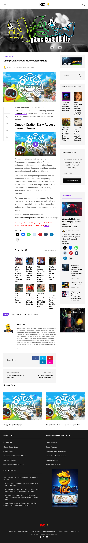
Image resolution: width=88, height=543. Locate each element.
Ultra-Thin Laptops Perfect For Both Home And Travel (66, 107)
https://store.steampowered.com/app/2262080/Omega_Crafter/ (40, 218)
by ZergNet (78, 86)
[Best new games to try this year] (65, 285)
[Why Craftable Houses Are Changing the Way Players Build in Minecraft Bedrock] (72, 209)
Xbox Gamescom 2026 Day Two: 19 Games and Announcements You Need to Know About (20, 490)
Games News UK (8, 56)
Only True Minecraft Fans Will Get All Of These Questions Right (65, 134)
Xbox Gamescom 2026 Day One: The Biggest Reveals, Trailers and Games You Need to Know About (20, 497)
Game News (7, 443)
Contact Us (75, 531)
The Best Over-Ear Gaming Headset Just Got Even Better (29, 273)
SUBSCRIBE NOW (72, 180)
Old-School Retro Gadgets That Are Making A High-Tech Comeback (77, 134)
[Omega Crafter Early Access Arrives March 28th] (65, 406)
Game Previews (51, 447)
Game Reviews (8, 422)
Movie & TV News (9, 460)
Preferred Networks (31, 314)
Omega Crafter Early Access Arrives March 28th (63, 425)
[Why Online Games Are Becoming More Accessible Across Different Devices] (65, 267)
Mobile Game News (10, 447)
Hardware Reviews (52, 460)
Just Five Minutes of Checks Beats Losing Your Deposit (20, 479)
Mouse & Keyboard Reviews (56, 456)
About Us (12, 531)
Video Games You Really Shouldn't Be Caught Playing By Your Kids (78, 109)
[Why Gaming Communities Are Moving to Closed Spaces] (65, 294)
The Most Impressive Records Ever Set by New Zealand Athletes (20, 484)
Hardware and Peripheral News (14, 456)
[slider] (26, 153)
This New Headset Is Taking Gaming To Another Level (52, 273)
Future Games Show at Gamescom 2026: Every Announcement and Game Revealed (20, 504)
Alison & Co (11, 67)
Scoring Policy (23, 531)
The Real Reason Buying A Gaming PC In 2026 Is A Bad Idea (41, 300)
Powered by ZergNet (50, 250)
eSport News (8, 451)
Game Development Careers (13, 464)
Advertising (36, 531)
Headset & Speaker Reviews (56, 451)
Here (46, 225)
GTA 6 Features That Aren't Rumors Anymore (18, 298)
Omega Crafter (17, 314)
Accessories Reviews (53, 464)
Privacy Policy (63, 531)
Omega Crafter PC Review (12, 425)
